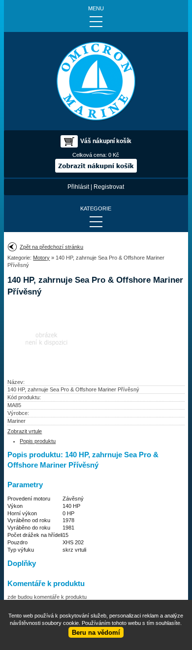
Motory (41, 258)
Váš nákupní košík (105, 141)
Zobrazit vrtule (24, 431)
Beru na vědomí (96, 632)
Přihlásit (78, 186)
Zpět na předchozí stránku (51, 247)
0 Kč (113, 155)
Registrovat (109, 186)
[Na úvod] (96, 81)
